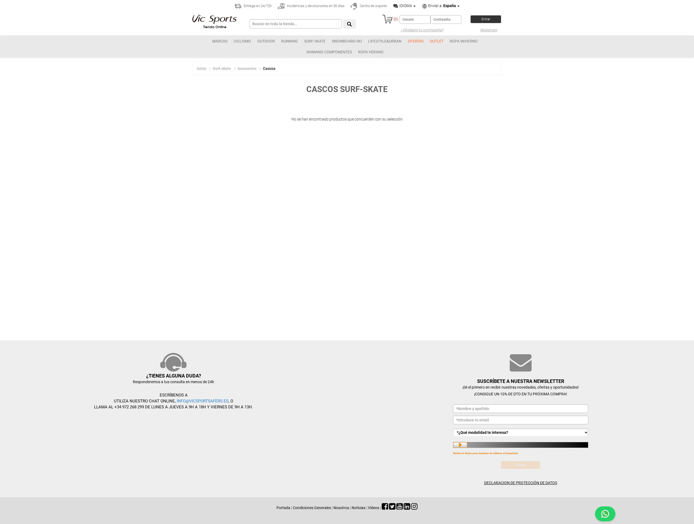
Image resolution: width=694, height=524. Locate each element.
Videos (373, 508)
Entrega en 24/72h (257, 6)
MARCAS (219, 41)
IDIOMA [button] (406, 6)
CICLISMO (242, 41)
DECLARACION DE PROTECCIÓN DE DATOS (520, 483)
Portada (283, 508)
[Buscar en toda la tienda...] (349, 24)
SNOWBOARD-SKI (347, 41)
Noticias (358, 508)
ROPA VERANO (371, 52)
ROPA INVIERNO (464, 41)
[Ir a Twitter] (392, 508)
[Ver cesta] (387, 19)
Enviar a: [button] (441, 6)
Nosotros (341, 508)
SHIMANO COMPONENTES (329, 52)
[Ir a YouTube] (399, 508)
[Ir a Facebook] (385, 508)
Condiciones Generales (312, 508)
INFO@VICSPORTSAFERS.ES (203, 401)
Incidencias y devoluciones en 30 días (315, 6)
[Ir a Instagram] (414, 508)
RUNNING (289, 41)
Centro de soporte (373, 6)
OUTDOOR (266, 41)
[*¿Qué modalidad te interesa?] (520, 432)
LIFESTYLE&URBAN (384, 41)
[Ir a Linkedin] (407, 508)
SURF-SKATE (315, 41)
